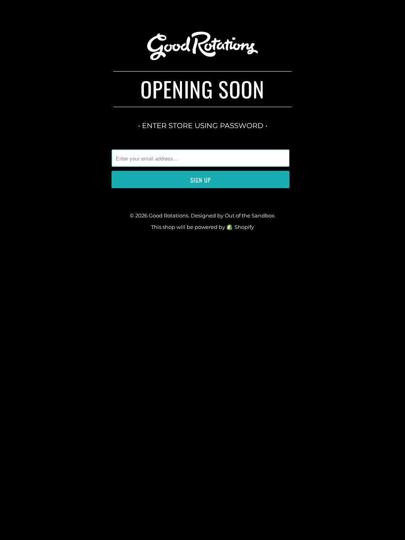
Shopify (244, 227)
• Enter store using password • (202, 125)
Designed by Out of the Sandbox (232, 215)
